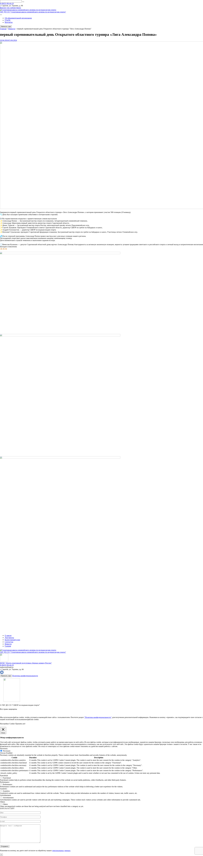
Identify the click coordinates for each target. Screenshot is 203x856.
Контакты (9, 22)
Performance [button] (4, 782)
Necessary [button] (4, 748)
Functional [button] (4, 776)
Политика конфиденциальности (25, 676)
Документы (9, 638)
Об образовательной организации (18, 18)
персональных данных (61, 851)
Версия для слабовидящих (10, 8)
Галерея (8, 646)
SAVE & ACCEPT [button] (7, 808)
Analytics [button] (3, 789)
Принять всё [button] (20, 724)
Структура (9, 642)
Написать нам (6, 26)
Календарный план (12, 640)
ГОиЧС (8, 20)
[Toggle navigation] (1, 14)
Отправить (4, 846)
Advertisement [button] (5, 795)
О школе (8, 636)
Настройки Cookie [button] (7, 724)
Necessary (6, 751)
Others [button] (2, 802)
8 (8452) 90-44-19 (7, 3)
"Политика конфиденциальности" (98, 717)
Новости (8, 644)
